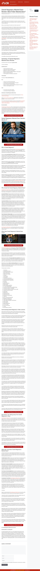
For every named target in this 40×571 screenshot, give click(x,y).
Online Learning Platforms (13, 4)
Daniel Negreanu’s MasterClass (18, 180)
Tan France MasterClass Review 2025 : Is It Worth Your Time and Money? (34, 34)
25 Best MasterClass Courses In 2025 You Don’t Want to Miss (34, 31)
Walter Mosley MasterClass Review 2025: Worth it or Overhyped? (34, 41)
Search (31, 9)
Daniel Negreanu (4, 38)
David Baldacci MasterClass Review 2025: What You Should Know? (34, 48)
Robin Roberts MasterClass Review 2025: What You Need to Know (34, 44)
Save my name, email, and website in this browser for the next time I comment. (13, 562)
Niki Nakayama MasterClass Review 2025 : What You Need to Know (34, 37)
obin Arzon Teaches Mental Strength (12, 101)
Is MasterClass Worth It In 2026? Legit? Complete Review (33, 19)
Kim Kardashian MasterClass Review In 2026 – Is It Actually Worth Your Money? (34, 23)
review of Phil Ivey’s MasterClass (9, 97)
